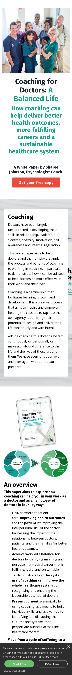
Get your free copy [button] (36, 182)
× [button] (68, 646)
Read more (52, 657)
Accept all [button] (19, 663)
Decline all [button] (52, 663)
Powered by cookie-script (14, 671)
